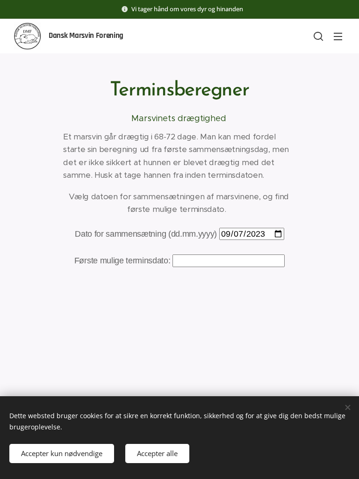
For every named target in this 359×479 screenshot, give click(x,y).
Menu (338, 36)
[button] (318, 36)
